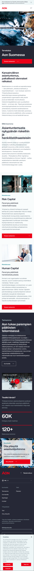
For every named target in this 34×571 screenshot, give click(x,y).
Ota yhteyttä (5, 514)
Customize (7, 564)
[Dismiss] (31, 2)
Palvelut (18, 491)
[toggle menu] (31, 8)
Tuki (3, 510)
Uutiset (4, 501)
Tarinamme (5, 491)
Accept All (7, 568)
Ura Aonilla (5, 494)
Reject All (26, 564)
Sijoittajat (5, 498)
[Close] (31, 537)
